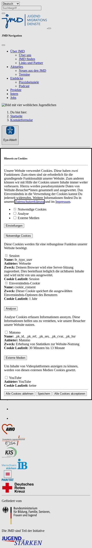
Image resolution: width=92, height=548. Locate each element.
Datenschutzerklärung (29, 201)
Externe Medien (28, 218)
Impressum (62, 201)
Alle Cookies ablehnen (19, 393)
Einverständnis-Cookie (24, 283)
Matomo (14, 332)
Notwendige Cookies (31, 209)
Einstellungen (14, 225)
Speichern (44, 393)
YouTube (14, 378)
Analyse (23, 213)
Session (13, 256)
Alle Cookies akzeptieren (69, 393)
